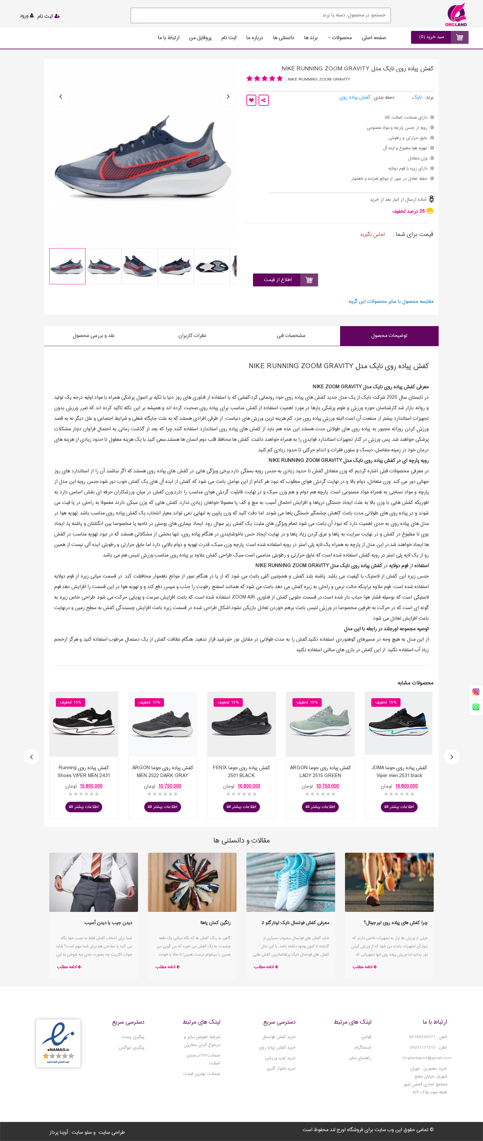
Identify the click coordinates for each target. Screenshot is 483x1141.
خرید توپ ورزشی (280, 1058)
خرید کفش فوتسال (279, 1037)
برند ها (311, 38)
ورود (25, 15)
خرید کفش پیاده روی (277, 1047)
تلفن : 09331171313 (428, 1047)
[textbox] (260, 15)
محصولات (342, 38)
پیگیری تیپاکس (132, 1047)
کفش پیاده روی (354, 97)
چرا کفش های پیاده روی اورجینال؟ (396, 923)
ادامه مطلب (363, 967)
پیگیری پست (133, 1037)
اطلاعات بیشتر (86, 807)
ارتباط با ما (168, 38)
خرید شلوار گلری (281, 1068)
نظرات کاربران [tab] (192, 336)
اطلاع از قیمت (278, 280)
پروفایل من (200, 38)
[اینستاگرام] (476, 692)
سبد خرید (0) (431, 37)
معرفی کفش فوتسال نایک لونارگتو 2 (295, 923)
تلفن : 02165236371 (428, 1037)
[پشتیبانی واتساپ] (476, 707)
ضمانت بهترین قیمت (201, 1074)
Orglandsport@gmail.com (426, 1058)
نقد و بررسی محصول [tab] (94, 336)
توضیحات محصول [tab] (389, 336)
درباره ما (254, 38)
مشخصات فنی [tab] (291, 336)
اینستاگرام (363, 1047)
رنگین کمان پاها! (215, 923)
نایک (417, 97)
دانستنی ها (283, 38)
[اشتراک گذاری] (264, 100)
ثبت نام (46, 16)
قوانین (366, 1037)
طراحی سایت (112, 1133)
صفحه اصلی (374, 38)
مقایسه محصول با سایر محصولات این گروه (391, 302)
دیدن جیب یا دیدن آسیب (108, 923)
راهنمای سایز (360, 1058)
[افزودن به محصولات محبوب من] (251, 100)
